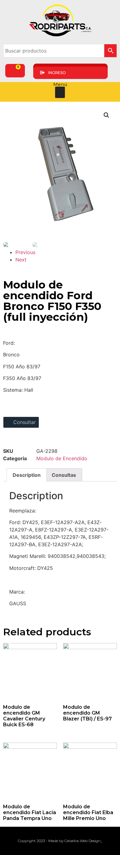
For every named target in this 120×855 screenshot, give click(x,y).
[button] (60, 92)
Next (20, 260)
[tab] (26, 475)
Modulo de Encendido (61, 458)
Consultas (64, 475)
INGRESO (57, 72)
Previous (25, 252)
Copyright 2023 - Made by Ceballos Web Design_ (60, 840)
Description (27, 475)
